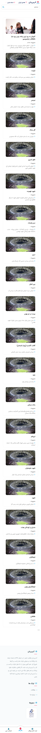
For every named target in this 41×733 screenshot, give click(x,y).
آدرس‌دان (32, 2)
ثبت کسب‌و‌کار (32, 731)
